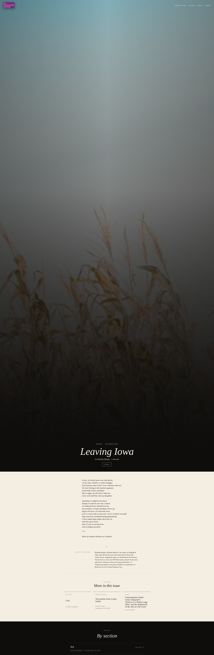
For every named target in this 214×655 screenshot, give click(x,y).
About (200, 5)
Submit (208, 5)
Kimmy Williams (95, 536)
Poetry (99, 444)
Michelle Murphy (103, 459)
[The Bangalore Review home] (9, 5)
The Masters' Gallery (92, 650)
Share (107, 464)
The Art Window (76, 650)
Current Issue (180, 5)
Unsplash (108, 536)
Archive (192, 5)
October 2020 (111, 444)
